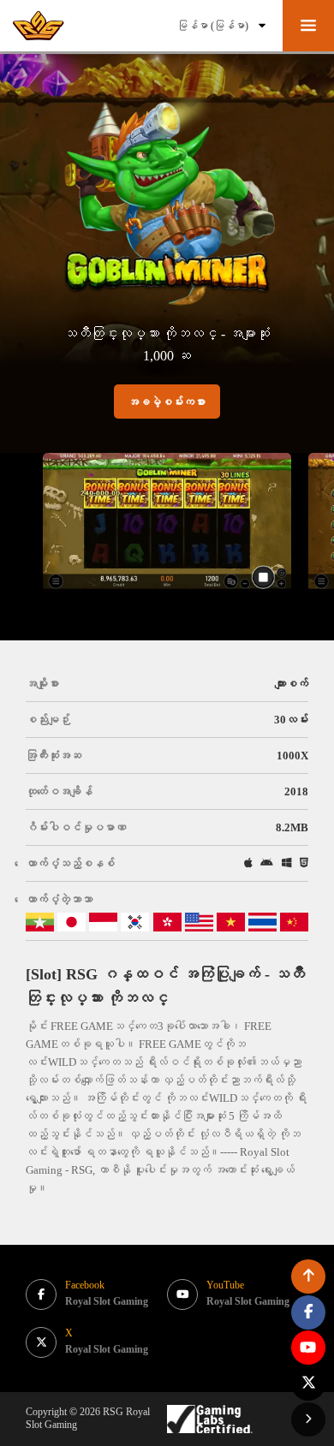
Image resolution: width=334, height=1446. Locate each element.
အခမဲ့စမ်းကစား (167, 402)
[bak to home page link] (38, 25)
